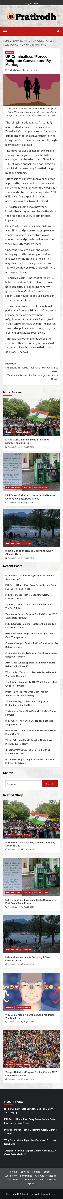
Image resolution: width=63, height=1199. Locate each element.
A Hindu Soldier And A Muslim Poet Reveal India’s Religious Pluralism (31, 654)
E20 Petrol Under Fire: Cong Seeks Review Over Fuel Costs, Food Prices (30, 587)
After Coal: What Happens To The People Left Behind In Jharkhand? (30, 664)
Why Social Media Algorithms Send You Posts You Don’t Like (29, 606)
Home (13, 1171)
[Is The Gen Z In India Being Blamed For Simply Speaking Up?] (31, 417)
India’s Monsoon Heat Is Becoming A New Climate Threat (27, 596)
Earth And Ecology (13, 487)
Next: (32, 375)
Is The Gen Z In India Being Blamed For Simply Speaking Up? (29, 577)
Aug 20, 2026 (29, 1022)
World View (11, 1175)
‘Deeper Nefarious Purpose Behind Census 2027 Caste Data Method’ (31, 616)
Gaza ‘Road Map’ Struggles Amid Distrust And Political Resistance (29, 761)
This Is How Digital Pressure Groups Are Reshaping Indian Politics (26, 703)
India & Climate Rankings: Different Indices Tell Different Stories (30, 625)
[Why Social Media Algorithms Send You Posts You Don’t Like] (31, 992)
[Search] (58, 31)
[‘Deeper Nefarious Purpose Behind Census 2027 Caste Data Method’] (31, 1049)
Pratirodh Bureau (15, 70)
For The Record (48, 1179)
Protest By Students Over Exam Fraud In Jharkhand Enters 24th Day (26, 693)
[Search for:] (23, 783)
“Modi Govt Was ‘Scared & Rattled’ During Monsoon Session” (27, 751)
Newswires (26, 1175)
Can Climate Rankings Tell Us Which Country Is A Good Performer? (31, 684)
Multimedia (31, 1179)
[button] (6, 31)
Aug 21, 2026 (29, 447)
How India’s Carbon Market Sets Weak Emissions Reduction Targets (31, 732)
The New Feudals (13, 1179)
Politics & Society (23, 432)
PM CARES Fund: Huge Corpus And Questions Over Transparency (29, 635)
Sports (31, 1183)
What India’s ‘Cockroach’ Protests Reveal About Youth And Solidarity (30, 674)
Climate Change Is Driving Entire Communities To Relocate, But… (31, 645)
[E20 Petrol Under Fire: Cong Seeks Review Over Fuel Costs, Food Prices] (31, 472)
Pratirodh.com (48, 1193)
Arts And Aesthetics (45, 1175)
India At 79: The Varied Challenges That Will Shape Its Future (29, 722)
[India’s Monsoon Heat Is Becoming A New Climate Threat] (31, 528)
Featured (9, 52)
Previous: (31, 365)
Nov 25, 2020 (31, 70)
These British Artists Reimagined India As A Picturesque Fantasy (28, 742)
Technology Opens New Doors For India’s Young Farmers (30, 713)
